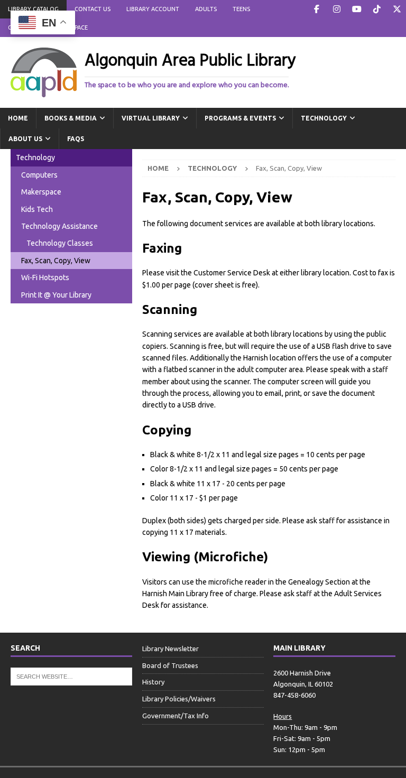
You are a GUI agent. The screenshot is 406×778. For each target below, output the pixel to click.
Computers (39, 175)
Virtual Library (151, 118)
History (153, 682)
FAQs (75, 138)
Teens (241, 9)
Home (18, 118)
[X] (396, 9)
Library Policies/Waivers (179, 698)
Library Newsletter (170, 648)
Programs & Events (240, 118)
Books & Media (70, 118)
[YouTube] (356, 9)
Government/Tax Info (175, 715)
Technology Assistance (59, 226)
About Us (25, 138)
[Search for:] (71, 675)
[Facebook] (316, 9)
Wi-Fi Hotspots (45, 277)
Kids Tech (37, 209)
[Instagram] (336, 9)
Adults (206, 9)
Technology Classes (59, 243)
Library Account (152, 9)
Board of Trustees (170, 665)
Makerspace (41, 192)
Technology (324, 118)
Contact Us (92, 9)
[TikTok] (376, 9)
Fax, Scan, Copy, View (55, 260)
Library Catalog (33, 9)
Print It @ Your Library (56, 295)
